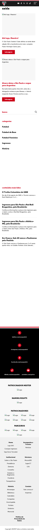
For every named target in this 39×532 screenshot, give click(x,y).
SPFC (4, 4)
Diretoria (11, 467)
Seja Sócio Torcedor (11, 452)
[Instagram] (27, 3)
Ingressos (6, 143)
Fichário (10, 505)
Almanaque (11, 489)
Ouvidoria (11, 478)
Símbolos (11, 508)
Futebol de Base (9, 132)
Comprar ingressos (11, 449)
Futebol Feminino (10, 138)
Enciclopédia (11, 502)
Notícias (28, 447)
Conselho (11, 470)
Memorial (11, 512)
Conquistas (10, 499)
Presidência (11, 463)
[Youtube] (18, 3)
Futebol (5, 127)
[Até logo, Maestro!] (18, 33)
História (5, 148)
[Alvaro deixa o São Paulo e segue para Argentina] (18, 79)
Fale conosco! (28, 489)
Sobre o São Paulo (11, 460)
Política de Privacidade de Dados (19, 519)
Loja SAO (11, 446)
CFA (28, 467)
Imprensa (28, 493)
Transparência (10, 481)
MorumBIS (28, 460)
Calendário (10, 496)
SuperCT (28, 463)
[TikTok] (30, 3)
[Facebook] (21, 3)
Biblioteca (10, 493)
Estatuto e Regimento (10, 474)
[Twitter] (24, 3)
